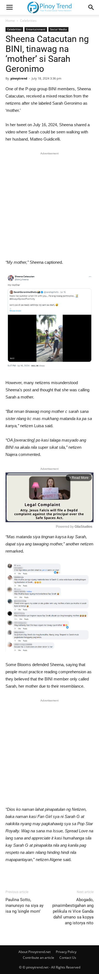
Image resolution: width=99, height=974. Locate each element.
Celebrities (28, 20)
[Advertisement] (49, 207)
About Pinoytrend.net (34, 951)
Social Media (58, 29)
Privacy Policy (66, 951)
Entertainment (35, 29)
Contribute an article (38, 957)
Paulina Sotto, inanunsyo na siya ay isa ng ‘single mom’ (24, 905)
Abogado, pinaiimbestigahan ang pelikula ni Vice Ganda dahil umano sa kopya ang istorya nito (73, 911)
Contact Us (67, 957)
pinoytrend (18, 78)
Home (10, 20)
